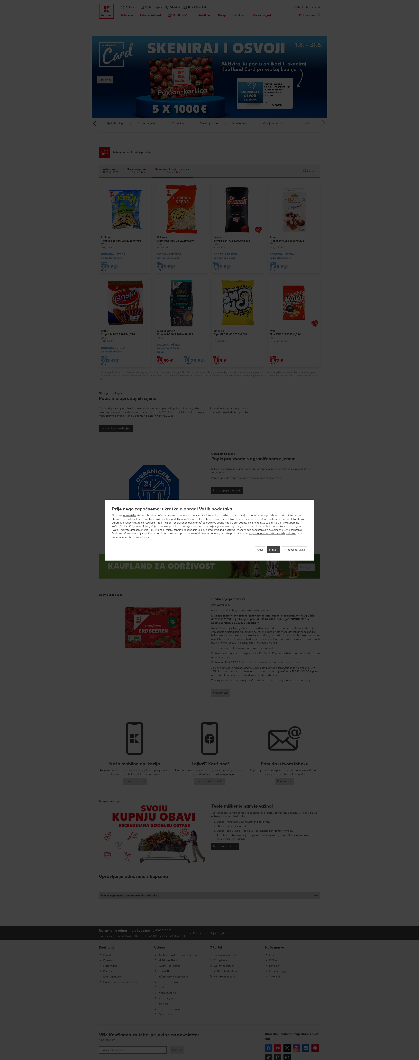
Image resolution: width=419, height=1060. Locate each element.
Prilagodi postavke (294, 549)
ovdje (147, 537)
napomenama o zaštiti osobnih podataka (272, 533)
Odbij (260, 549)
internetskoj (129, 515)
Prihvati (273, 549)
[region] (209, 530)
